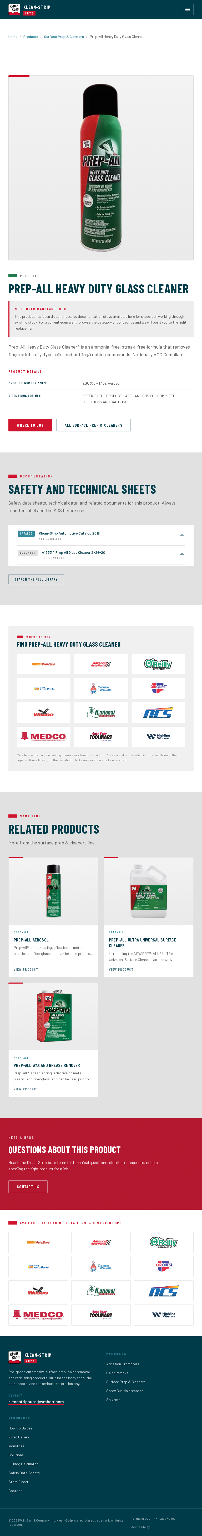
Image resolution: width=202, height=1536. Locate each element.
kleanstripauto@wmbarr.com (36, 1401)
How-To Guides (20, 1428)
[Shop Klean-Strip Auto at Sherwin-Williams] (101, 688)
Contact (15, 1490)
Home (13, 36)
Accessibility (140, 1527)
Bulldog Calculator (23, 1464)
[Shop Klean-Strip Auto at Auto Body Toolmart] (101, 1315)
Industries (16, 1446)
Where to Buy (30, 424)
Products (30, 36)
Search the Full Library (36, 579)
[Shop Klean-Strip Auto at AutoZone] (38, 1242)
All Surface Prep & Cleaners (93, 424)
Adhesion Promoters (122, 1364)
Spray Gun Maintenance (124, 1390)
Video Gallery (18, 1437)
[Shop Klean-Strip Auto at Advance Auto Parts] (101, 664)
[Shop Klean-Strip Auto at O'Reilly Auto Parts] (158, 664)
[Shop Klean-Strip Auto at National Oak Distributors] (101, 712)
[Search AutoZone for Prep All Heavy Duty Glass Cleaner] (44, 664)
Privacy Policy (165, 1518)
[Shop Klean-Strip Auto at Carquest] (158, 688)
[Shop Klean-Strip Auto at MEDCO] (44, 736)
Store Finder (18, 1481)
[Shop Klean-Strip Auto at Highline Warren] (158, 736)
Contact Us (28, 1186)
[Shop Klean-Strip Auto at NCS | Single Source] (158, 712)
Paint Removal (117, 1373)
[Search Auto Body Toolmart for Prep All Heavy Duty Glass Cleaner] (101, 736)
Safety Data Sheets (24, 1472)
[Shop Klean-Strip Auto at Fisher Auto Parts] (44, 688)
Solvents (113, 1399)
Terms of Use (140, 1518)
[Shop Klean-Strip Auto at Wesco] (44, 712)
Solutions (16, 1455)
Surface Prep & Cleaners (64, 36)
